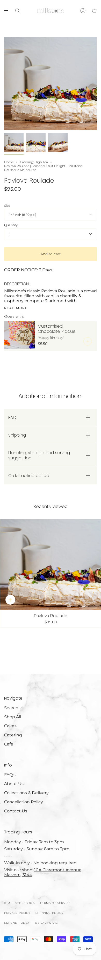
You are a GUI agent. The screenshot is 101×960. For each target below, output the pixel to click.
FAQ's (10, 774)
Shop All (12, 716)
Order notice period (28, 476)
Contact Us (15, 811)
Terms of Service (55, 903)
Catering (13, 735)
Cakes (10, 725)
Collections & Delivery (26, 792)
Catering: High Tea (34, 162)
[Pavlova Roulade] (50, 564)
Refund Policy (17, 922)
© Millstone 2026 (19, 903)
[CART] (94, 11)
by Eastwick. (46, 922)
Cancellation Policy (23, 801)
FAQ (12, 417)
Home (9, 162)
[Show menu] (8, 11)
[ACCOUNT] (82, 11)
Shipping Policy (49, 913)
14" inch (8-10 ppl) (23, 215)
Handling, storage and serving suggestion (39, 455)
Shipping (17, 435)
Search (11, 707)
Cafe (8, 744)
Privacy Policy (17, 913)
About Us (14, 783)
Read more (15, 308)
